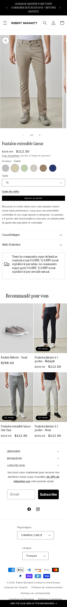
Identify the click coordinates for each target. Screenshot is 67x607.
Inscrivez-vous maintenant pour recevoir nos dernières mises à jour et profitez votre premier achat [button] (33, 477)
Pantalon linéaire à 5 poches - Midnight (46, 359)
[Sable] (15, 168)
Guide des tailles (10, 191)
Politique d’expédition (50, 599)
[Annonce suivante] (60, 8)
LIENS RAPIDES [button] (13, 451)
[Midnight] (52, 168)
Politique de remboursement (47, 587)
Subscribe (48, 494)
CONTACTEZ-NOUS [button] (16, 465)
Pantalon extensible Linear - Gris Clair (16, 428)
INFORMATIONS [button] (14, 458)
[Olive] (24, 168)
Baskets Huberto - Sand (14, 357)
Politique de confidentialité (35, 593)
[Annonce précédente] (7, 8)
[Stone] (33, 168)
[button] (33, 603)
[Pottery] (43, 168)
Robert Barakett (24, 582)
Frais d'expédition (11, 156)
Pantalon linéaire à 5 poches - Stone (46, 428)
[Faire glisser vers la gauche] (23, 135)
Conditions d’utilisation (21, 599)
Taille (5, 175)
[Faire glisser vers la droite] (40, 135)
